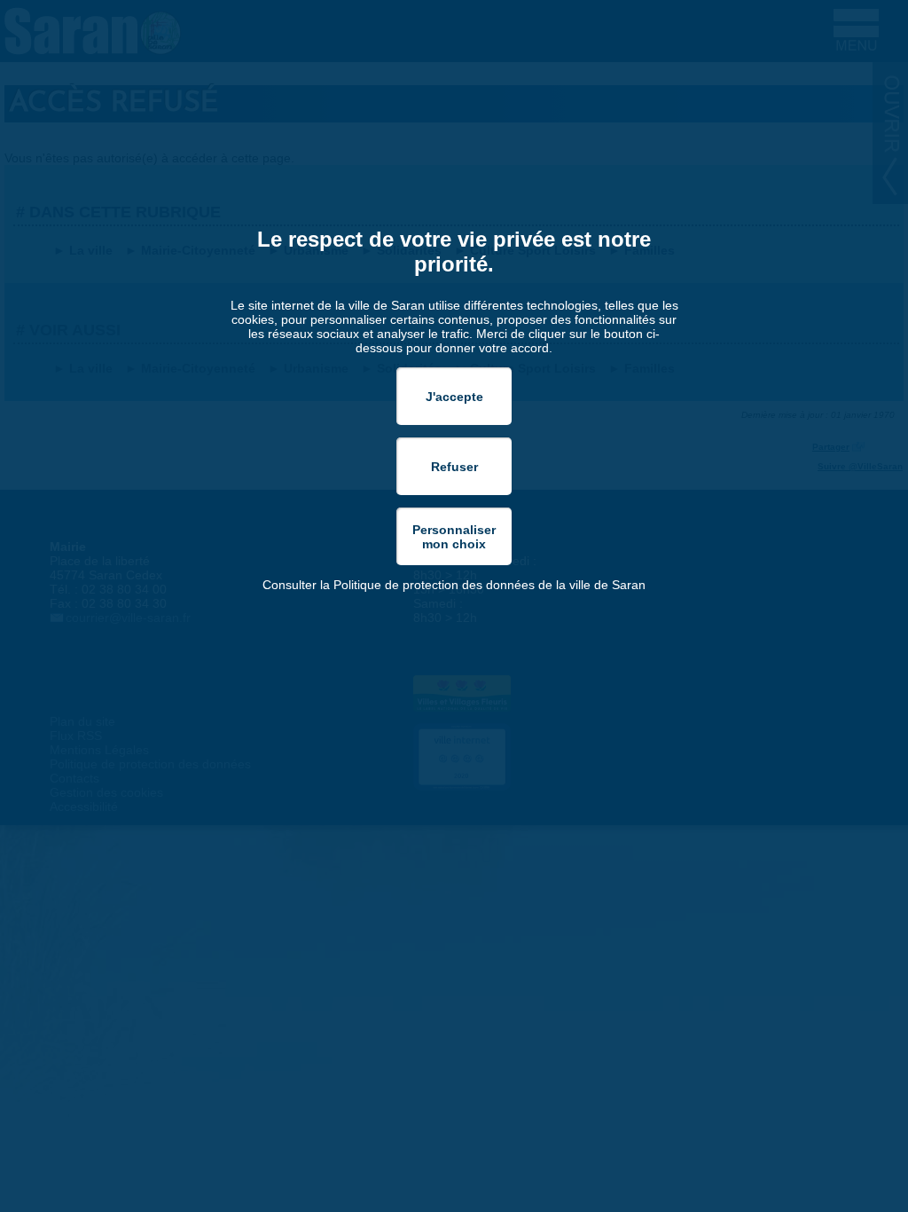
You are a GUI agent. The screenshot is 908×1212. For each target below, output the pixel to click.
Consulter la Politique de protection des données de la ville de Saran (454, 585)
